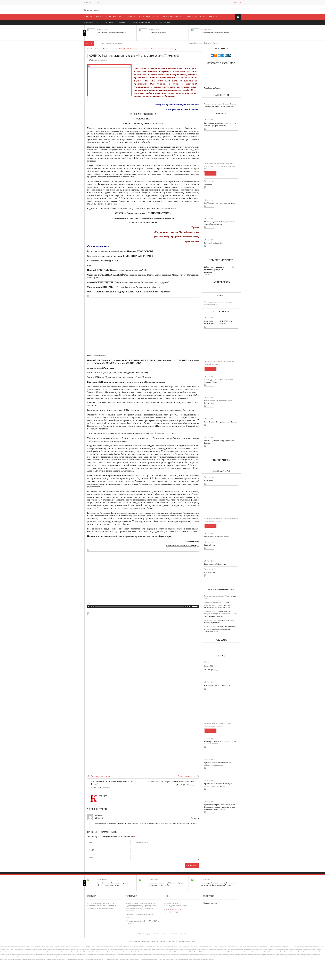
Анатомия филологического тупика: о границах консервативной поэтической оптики (217, 605)
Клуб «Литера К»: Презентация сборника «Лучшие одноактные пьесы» (112, 884)
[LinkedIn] (226, 55)
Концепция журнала (105, 22)
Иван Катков (209, 481)
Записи (208, 666)
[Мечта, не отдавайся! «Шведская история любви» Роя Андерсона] (209, 230)
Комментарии (211, 670)
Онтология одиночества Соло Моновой (111, 33)
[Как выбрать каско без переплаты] (221, 704)
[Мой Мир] (222, 55)
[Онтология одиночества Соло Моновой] (91, 32)
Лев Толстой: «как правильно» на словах (219, 203)
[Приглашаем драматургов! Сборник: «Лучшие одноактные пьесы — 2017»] (143, 882)
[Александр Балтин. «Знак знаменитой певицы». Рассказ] (209, 388)
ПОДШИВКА (189, 17)
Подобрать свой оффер (212, 88)
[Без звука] (190, 606)
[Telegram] (219, 55)
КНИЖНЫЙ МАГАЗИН (170, 17)
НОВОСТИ (88, 17)
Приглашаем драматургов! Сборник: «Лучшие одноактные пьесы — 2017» (166, 884)
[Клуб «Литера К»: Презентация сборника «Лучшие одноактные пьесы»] (91, 882)
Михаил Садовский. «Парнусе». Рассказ (172, 43)
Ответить (195, 818)
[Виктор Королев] (209, 551)
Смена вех (208, 184)
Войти (206, 662)
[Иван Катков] (221, 499)
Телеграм (237, 2)
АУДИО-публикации (147, 17)
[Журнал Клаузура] (91, 10)
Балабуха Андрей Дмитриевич (215, 564)
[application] (143, 606)
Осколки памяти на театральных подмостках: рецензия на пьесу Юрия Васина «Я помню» (220, 613)
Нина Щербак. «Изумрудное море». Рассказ (220, 422)
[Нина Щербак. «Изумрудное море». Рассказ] (209, 428)
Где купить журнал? (162, 22)
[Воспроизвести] (89, 606)
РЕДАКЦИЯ (121, 22)
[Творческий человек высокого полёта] (195, 32)
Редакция (103, 60)
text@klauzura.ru (175, 910)
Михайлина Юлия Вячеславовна (216, 537)
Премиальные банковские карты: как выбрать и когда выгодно (218, 764)
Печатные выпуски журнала (109, 17)
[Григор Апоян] (209, 579)
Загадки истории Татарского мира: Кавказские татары (171, 782)
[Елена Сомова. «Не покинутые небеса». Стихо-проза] (209, 409)
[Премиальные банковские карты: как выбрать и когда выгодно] (209, 771)
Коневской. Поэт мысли (157, 33)
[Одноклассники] (215, 55)
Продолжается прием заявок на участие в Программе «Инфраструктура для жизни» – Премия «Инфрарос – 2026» (220, 807)
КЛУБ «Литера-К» (207, 17)
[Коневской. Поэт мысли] (143, 32)
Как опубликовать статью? (140, 22)
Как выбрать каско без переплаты (218, 685)
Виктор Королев (210, 545)
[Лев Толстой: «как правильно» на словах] (209, 209)
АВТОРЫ (129, 17)
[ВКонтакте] (212, 55)
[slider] (195, 606)
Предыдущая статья (100, 776)
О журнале (88, 22)
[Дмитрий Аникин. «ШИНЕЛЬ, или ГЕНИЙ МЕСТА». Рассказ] (221, 342)
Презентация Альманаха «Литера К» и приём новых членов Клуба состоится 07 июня (218, 884)
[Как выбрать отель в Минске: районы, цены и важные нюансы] (209, 750)
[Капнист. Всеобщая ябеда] (209, 249)
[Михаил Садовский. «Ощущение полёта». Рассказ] (209, 449)
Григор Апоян (209, 572)
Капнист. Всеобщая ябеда (213, 243)
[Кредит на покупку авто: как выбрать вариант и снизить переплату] (209, 792)
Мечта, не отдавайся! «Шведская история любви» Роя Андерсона (219, 223)
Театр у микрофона (111, 49)
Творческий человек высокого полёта (215, 33)
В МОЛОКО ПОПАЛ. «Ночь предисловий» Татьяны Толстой (114, 783)
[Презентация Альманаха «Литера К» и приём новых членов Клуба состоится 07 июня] (195, 882)
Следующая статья (186, 776)
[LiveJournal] (229, 55)
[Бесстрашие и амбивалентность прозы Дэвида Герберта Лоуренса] (221, 144)
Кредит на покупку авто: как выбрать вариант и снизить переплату (218, 785)
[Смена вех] (209, 191)
